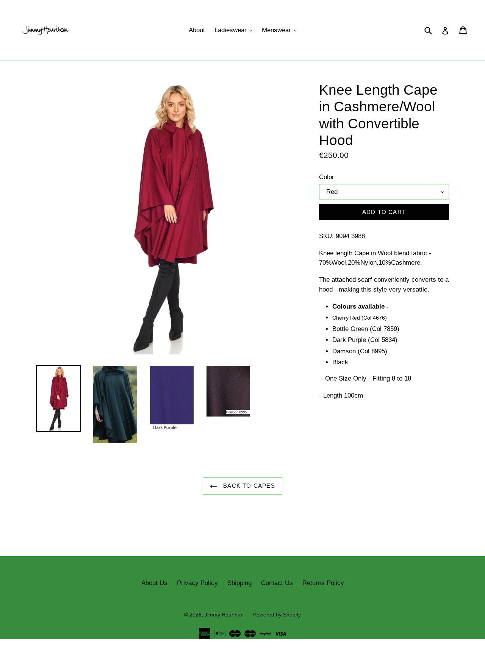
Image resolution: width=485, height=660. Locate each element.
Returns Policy (323, 583)
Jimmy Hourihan (224, 615)
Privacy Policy (197, 583)
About (197, 30)
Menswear (281, 30)
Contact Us (277, 583)
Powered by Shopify (277, 615)
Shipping (239, 583)
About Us (154, 583)
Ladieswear (235, 30)
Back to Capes (248, 485)
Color (326, 177)
